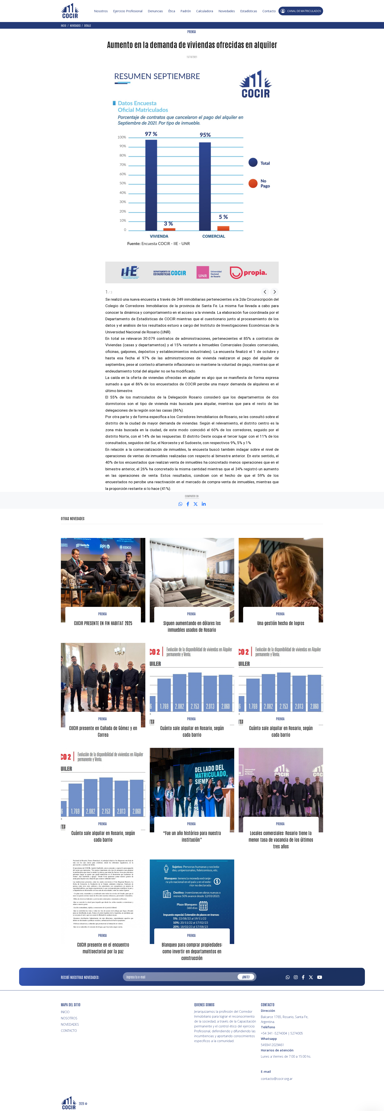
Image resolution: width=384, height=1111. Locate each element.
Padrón (185, 11)
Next (274, 292)
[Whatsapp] (288, 976)
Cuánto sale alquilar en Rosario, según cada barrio (192, 731)
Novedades (226, 11)
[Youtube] (319, 976)
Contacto (269, 11)
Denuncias (155, 11)
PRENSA (191, 32)
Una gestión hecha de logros (280, 623)
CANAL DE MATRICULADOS (304, 11)
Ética (171, 11)
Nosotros (101, 11)
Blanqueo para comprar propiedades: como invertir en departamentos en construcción (192, 951)
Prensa (102, 614)
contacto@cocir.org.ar (276, 1079)
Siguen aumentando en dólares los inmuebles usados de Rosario (192, 626)
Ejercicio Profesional (127, 11)
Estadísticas (248, 11)
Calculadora (204, 11)
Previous (265, 292)
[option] (192, 174)
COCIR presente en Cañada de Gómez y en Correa (103, 731)
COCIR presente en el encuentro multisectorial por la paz (103, 948)
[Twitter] (311, 976)
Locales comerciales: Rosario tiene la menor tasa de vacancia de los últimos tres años (281, 839)
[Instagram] (296, 976)
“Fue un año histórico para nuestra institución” (192, 836)
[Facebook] (303, 976)
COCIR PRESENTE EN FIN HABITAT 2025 (103, 623)
